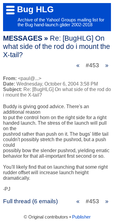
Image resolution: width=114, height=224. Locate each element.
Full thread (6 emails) (30, 201)
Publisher (81, 217)
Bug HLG (35, 9)
